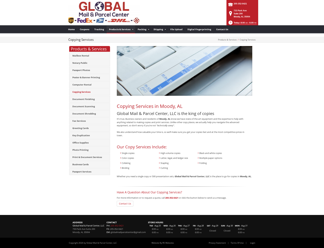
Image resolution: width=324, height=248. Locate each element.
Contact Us (125, 203)
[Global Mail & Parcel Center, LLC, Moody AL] (104, 13)
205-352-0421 (240, 4)
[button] (242, 23)
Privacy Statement (217, 242)
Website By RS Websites (163, 242)
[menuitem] (71, 29)
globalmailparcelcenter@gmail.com (128, 232)
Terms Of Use (237, 242)
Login (252, 242)
